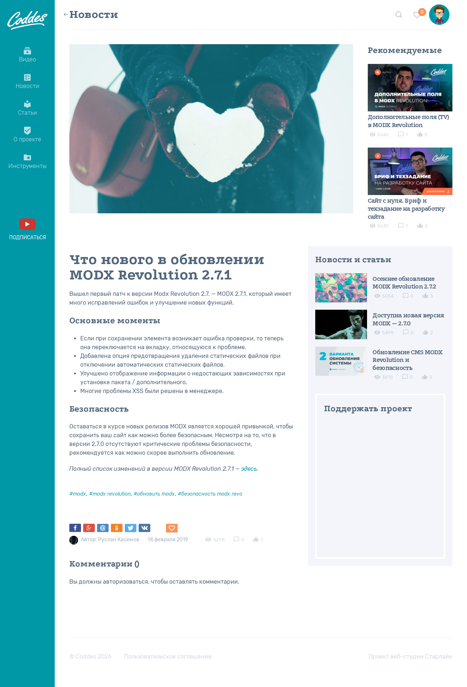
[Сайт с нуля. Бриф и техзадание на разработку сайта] (410, 170)
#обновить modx (154, 494)
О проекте (27, 134)
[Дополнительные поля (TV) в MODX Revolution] (410, 87)
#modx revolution (110, 494)
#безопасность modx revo (210, 494)
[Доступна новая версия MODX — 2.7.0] (341, 324)
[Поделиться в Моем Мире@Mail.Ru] (103, 528)
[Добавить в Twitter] (130, 528)
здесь (249, 468)
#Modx (77, 494)
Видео (27, 54)
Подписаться (27, 237)
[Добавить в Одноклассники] (117, 528)
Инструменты (27, 161)
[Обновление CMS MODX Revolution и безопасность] (341, 360)
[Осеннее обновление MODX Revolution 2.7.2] (341, 287)
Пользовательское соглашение (168, 656)
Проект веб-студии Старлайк (410, 656)
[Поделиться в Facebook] (75, 528)
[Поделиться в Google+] (89, 528)
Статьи (27, 108)
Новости (27, 81)
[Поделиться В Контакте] (144, 528)
